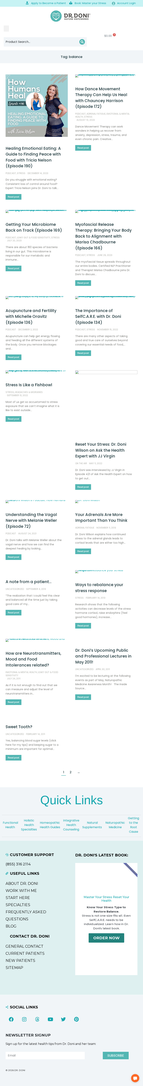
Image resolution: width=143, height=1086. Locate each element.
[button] (6, 28)
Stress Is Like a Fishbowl (29, 385)
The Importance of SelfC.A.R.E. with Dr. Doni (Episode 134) (98, 316)
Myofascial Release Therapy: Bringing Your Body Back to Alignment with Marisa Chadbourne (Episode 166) (103, 236)
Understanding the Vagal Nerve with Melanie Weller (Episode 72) (31, 520)
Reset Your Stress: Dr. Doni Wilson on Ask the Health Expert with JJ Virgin (100, 450)
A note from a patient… (28, 581)
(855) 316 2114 (18, 864)
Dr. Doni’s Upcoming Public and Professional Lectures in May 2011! (103, 656)
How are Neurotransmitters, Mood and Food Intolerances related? (33, 659)
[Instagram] (24, 1019)
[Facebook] (11, 1019)
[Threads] (37, 1019)
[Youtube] (50, 1019)
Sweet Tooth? (19, 726)
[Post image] (37, 105)
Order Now (106, 938)
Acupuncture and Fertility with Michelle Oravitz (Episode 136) (31, 316)
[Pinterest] (76, 1019)
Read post (13, 196)
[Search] (82, 42)
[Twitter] (63, 1019)
